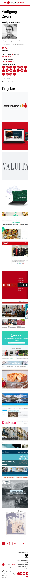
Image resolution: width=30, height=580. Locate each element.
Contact (4, 577)
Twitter (24, 573)
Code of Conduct (6, 572)
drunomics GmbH (8, 61)
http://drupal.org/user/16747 (3, 48)
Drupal (27, 576)
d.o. (12, 54)
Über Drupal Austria (7, 568)
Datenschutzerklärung (8, 576)
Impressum (5, 570)
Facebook (27, 573)
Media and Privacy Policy (8, 574)
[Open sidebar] (5, 2)
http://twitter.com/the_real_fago (6, 48)
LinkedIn (21, 573)
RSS (18, 573)
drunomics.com (7, 56)
